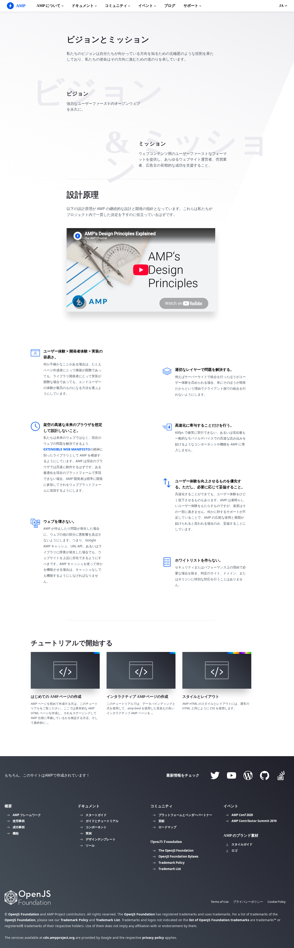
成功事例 (19, 827)
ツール (90, 845)
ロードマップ (167, 827)
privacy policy (153, 937)
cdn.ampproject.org (59, 937)
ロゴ (234, 850)
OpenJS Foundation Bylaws (178, 856)
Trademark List (169, 869)
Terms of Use (220, 902)
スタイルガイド (242, 844)
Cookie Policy (277, 902)
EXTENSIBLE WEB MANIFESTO (66, 449)
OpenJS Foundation (23, 914)
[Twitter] (215, 775)
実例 (89, 833)
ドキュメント (83, 6)
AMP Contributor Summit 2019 (254, 821)
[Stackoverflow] (281, 775)
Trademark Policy (171, 863)
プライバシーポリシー (248, 902)
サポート (191, 6)
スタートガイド (96, 815)
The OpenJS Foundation (176, 850)
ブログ (169, 6)
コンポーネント (96, 827)
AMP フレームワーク (27, 815)
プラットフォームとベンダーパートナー (185, 815)
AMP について (48, 6)
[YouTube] (231, 775)
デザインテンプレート (101, 839)
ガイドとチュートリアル (102, 821)
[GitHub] (264, 775)
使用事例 (19, 821)
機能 (16, 833)
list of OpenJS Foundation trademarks (219, 920)
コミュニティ (116, 6)
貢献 (161, 821)
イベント (145, 6)
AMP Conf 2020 (242, 815)
